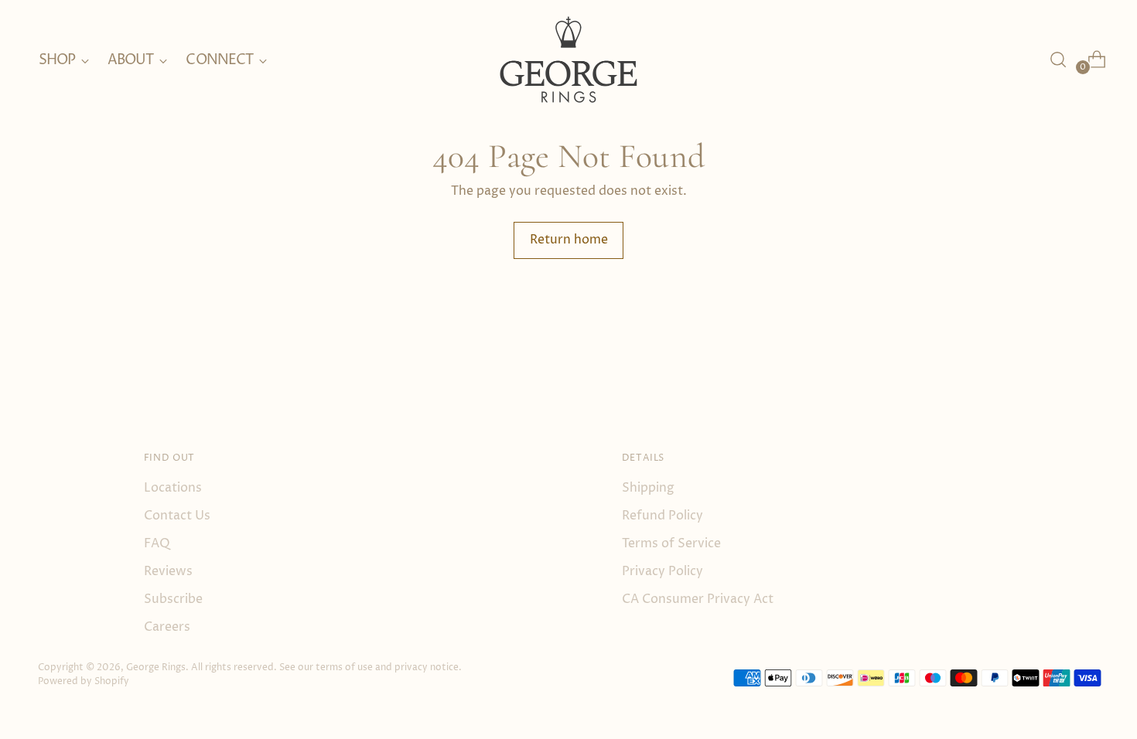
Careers (167, 626)
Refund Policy (662, 515)
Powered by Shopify (83, 681)
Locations (173, 487)
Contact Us (177, 515)
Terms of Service (671, 543)
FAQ (157, 543)
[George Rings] (568, 59)
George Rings (156, 667)
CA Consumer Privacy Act (697, 599)
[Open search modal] (1058, 59)
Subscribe (173, 599)
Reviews (168, 571)
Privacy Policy (662, 571)
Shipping (648, 487)
